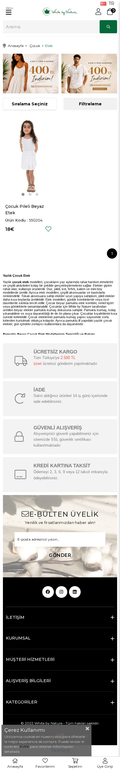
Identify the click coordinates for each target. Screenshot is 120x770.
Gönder (60, 555)
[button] (23, 194)
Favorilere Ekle (48, 229)
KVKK (25, 746)
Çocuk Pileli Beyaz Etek (25, 209)
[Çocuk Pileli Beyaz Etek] (30, 156)
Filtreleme (90, 104)
